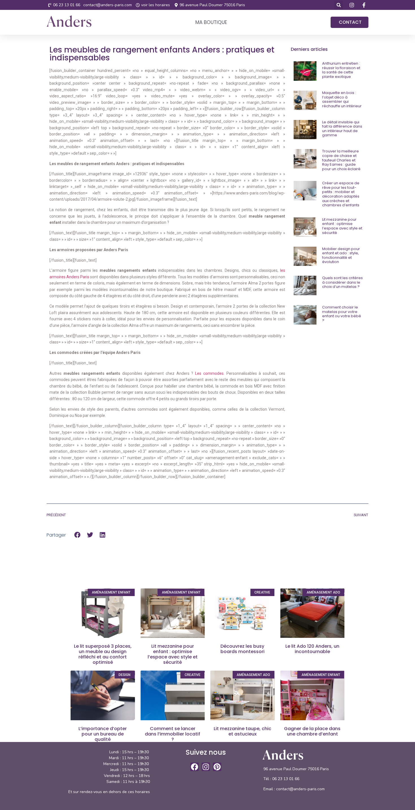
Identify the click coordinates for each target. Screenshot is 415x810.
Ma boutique (211, 22)
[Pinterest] (217, 767)
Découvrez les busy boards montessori (242, 649)
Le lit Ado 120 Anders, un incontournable (312, 649)
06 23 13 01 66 (286, 778)
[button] (338, 5)
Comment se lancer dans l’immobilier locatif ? (172, 734)
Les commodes (209, 373)
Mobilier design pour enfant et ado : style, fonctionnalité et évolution (341, 255)
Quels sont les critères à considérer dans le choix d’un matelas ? (342, 282)
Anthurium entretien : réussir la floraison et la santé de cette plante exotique (341, 70)
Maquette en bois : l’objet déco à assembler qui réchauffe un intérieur (342, 99)
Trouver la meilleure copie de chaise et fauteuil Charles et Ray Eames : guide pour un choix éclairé (341, 159)
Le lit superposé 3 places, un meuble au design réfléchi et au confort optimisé (103, 654)
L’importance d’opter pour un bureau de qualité (102, 734)
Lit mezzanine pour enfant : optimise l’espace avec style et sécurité (342, 226)
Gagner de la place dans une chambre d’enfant (312, 731)
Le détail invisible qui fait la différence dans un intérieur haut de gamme (342, 128)
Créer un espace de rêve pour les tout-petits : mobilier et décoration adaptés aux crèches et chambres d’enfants (340, 194)
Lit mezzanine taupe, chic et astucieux (242, 731)
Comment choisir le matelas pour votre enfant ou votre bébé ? (341, 314)
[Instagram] (206, 767)
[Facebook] (194, 767)
